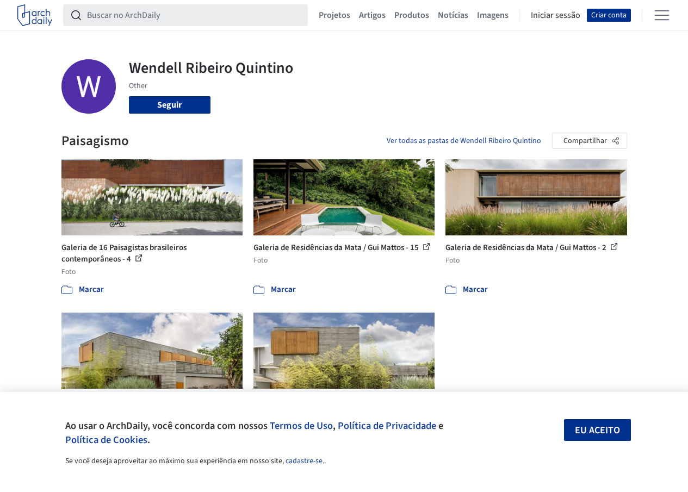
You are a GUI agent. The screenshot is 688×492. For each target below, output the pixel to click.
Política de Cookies (106, 440)
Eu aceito (597, 430)
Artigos (372, 15)
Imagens (493, 15)
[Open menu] (662, 15)
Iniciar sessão (555, 15)
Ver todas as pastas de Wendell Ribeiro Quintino (464, 141)
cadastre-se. (305, 461)
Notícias (453, 15)
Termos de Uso (301, 426)
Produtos (411, 15)
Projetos (334, 15)
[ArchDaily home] (34, 15)
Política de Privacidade (387, 426)
